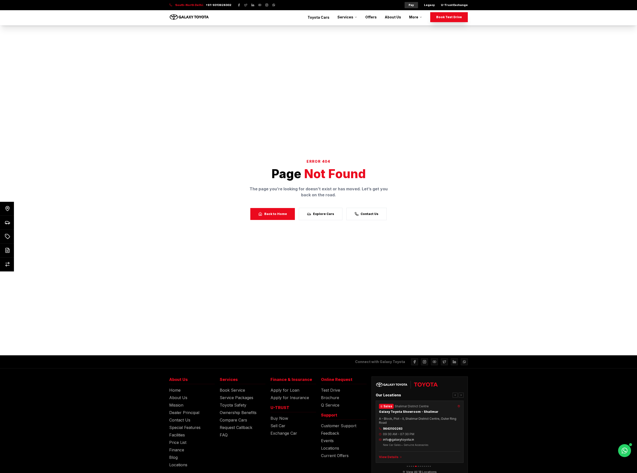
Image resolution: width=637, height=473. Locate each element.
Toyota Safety (233, 405)
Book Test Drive (449, 17)
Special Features (185, 427)
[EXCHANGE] (7, 264)
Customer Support (338, 425)
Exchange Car (283, 433)
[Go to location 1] (407, 466)
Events (327, 440)
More (413, 17)
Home (175, 390)
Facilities (177, 434)
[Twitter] (444, 361)
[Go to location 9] (424, 466)
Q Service (330, 405)
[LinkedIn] (454, 361)
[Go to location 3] (411, 466)
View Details (388, 457)
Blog (173, 457)
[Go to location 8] (422, 466)
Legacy (429, 5)
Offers (371, 17)
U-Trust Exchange (454, 5)
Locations (178, 464)
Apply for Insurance (289, 397)
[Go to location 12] (430, 466)
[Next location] (461, 395)
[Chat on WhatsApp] (624, 450)
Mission (176, 405)
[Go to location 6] (418, 466)
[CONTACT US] (7, 209)
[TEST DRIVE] (7, 223)
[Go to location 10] (426, 466)
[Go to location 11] (428, 466)
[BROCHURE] (7, 251)
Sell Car (277, 425)
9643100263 (392, 428)
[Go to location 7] (420, 466)
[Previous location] (455, 395)
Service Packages (236, 397)
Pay (411, 5)
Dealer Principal (184, 412)
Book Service (232, 390)
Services (345, 17)
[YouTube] (434, 361)
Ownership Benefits (238, 412)
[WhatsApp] (464, 361)
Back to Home (275, 214)
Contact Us (369, 214)
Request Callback (236, 427)
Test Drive (330, 390)
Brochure (330, 397)
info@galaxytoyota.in (398, 439)
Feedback (330, 433)
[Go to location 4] (413, 466)
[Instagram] (424, 361)
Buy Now (279, 418)
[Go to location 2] (409, 466)
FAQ (224, 434)
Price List (177, 442)
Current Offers (335, 455)
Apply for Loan (284, 390)
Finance (176, 449)
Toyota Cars (318, 17)
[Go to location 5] (416, 466)
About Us (393, 17)
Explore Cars (323, 214)
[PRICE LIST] (7, 237)
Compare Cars (233, 420)
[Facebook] (414, 361)
